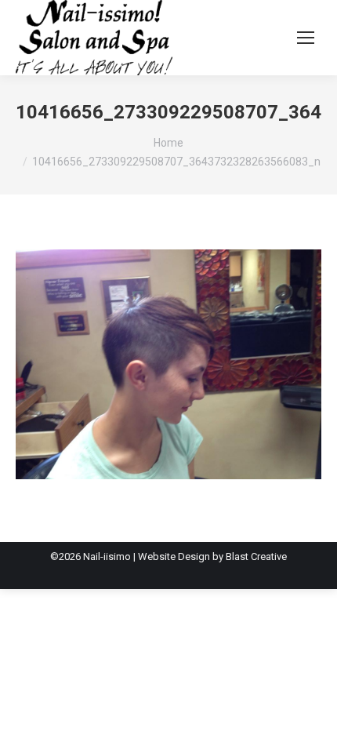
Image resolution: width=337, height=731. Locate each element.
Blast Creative (256, 556)
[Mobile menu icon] (305, 37)
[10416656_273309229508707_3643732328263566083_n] (168, 364)
